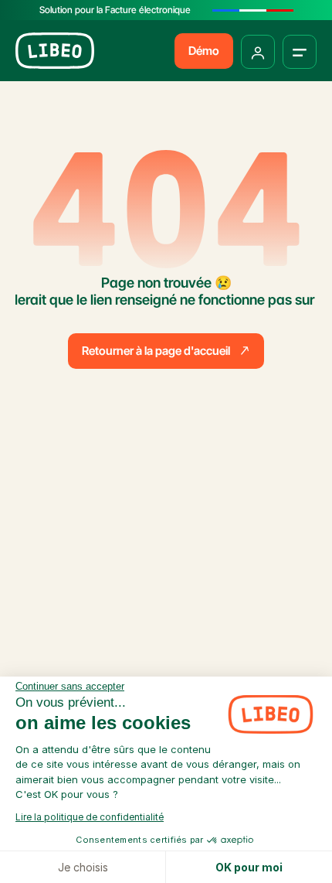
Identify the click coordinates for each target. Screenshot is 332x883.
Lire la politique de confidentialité (89, 817)
